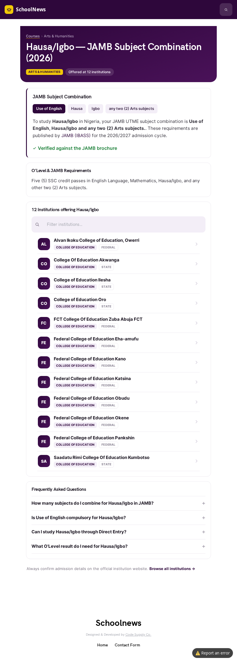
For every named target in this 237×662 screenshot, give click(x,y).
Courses (33, 36)
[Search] (226, 9)
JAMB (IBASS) (76, 135)
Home (102, 645)
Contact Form (127, 645)
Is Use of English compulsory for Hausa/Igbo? (79, 517)
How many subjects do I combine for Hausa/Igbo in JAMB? (92, 503)
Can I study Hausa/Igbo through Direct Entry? (79, 531)
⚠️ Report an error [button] (212, 653)
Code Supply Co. (138, 635)
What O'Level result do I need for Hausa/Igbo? (79, 546)
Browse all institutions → (172, 568)
